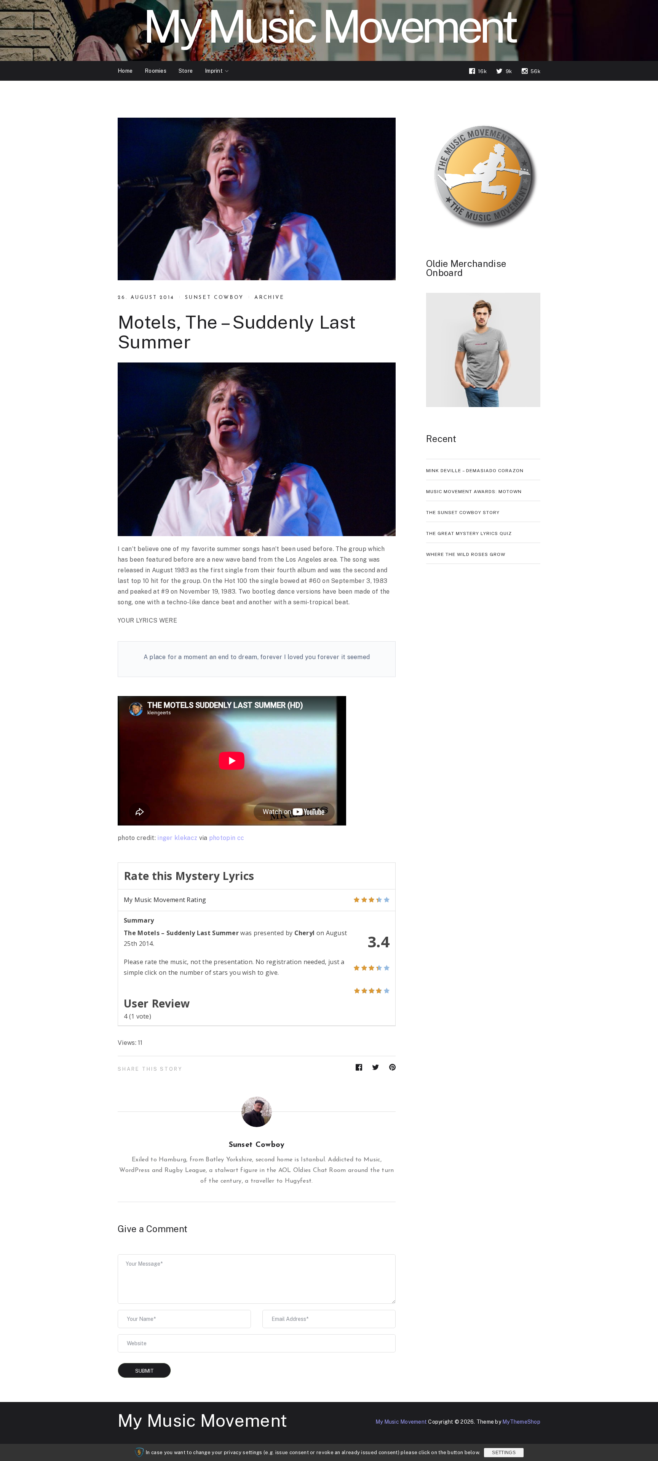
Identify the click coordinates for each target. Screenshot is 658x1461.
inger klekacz (177, 837)
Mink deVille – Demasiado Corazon (475, 470)
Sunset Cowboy (214, 297)
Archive (269, 297)
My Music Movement (202, 1420)
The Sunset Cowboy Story (463, 512)
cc (240, 837)
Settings (503, 1452)
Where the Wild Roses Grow (465, 554)
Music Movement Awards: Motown (474, 491)
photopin (222, 837)
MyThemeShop (521, 1422)
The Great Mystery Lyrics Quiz (469, 533)
